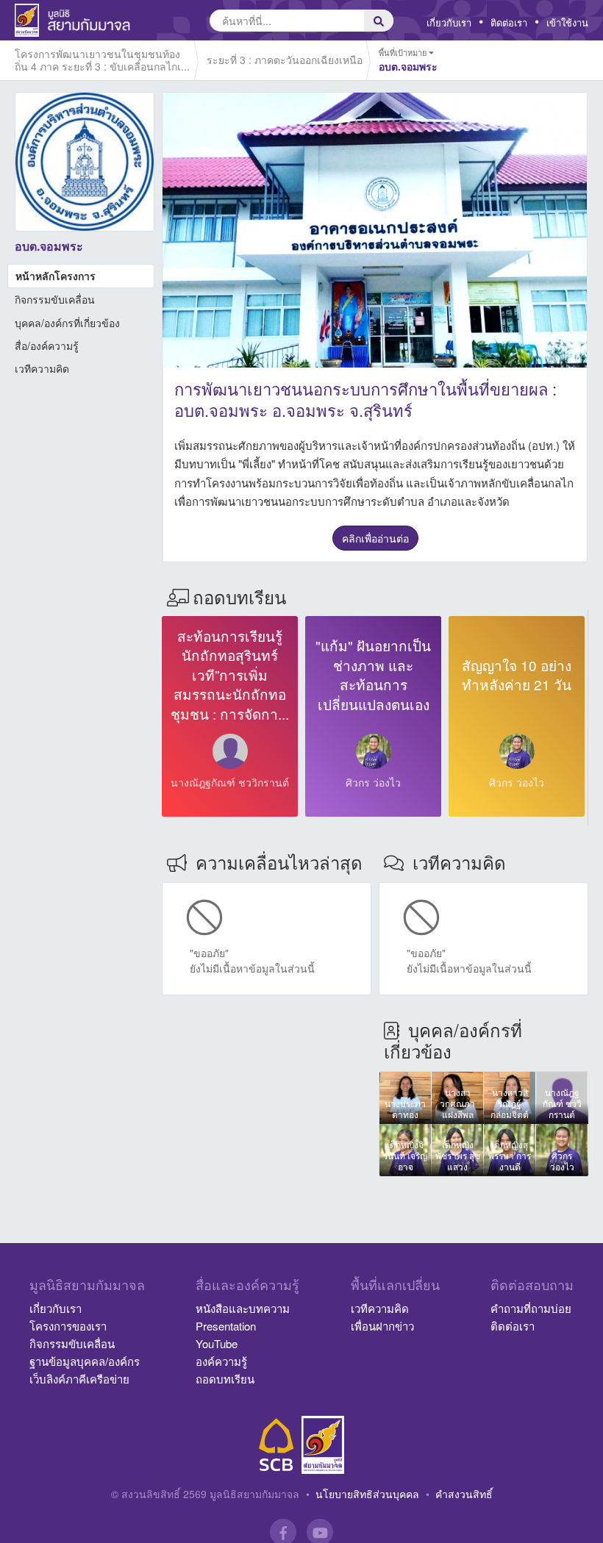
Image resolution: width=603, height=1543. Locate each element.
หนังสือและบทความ (243, 1308)
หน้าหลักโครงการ (55, 275)
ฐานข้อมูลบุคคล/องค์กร (84, 1361)
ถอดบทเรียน (225, 1378)
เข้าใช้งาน (567, 22)
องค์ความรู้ (221, 1361)
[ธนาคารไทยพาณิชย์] (276, 1445)
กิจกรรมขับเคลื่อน (55, 299)
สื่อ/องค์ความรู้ (47, 345)
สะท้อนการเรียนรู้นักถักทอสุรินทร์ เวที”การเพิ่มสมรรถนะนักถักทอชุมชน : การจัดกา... (230, 674)
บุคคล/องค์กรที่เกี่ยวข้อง (67, 322)
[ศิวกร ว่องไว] (373, 751)
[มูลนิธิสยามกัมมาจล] (323, 1445)
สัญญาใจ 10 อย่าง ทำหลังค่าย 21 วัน (516, 675)
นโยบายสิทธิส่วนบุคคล (367, 1493)
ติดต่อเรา (508, 22)
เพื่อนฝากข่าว (382, 1325)
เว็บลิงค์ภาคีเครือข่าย (79, 1378)
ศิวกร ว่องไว (373, 782)
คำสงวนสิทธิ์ (464, 1493)
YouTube (217, 1343)
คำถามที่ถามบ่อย (530, 1308)
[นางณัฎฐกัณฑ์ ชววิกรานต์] (230, 751)
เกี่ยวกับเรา (449, 22)
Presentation (226, 1325)
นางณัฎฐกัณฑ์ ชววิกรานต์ (230, 782)
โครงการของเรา (68, 1325)
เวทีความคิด (42, 368)
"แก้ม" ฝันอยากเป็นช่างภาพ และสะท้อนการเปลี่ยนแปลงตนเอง (373, 674)
